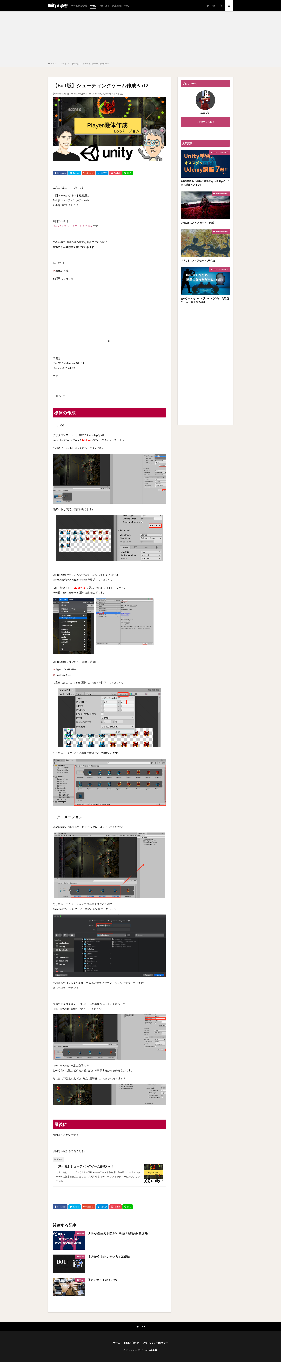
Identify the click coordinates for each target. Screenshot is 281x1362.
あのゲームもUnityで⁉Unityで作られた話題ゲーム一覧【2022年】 (205, 300)
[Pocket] (115, 173)
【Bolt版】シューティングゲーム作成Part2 (90, 63)
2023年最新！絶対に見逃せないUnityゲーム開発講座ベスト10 (205, 183)
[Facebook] (60, 173)
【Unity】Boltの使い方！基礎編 (109, 1256)
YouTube (104, 5)
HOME (54, 63)
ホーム (116, 1342)
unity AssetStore (222, 194)
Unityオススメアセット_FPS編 (197, 222)
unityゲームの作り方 (114, 93)
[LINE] (127, 173)
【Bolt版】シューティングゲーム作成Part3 (84, 1166)
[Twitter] (74, 173)
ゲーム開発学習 (79, 5)
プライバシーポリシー (155, 1342)
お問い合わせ (131, 1342)
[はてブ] (102, 173)
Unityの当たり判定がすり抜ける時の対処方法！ (119, 1233)
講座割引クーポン (121, 5)
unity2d (100, 93)
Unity (93, 5)
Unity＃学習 (58, 6)
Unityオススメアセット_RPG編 (198, 260)
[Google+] (88, 173)
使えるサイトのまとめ (102, 1280)
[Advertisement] (140, 37)
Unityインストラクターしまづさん (73, 225)
